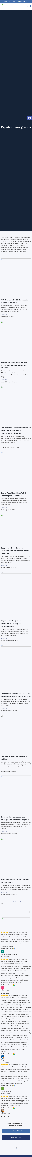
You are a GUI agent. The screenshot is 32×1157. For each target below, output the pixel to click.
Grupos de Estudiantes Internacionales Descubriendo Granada (15, 550)
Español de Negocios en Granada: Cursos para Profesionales (12, 623)
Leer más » (5, 314)
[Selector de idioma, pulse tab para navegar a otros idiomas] (22, 1)
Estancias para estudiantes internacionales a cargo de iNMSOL (14, 365)
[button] (27, 6)
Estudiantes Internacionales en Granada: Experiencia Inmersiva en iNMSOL (16, 430)
